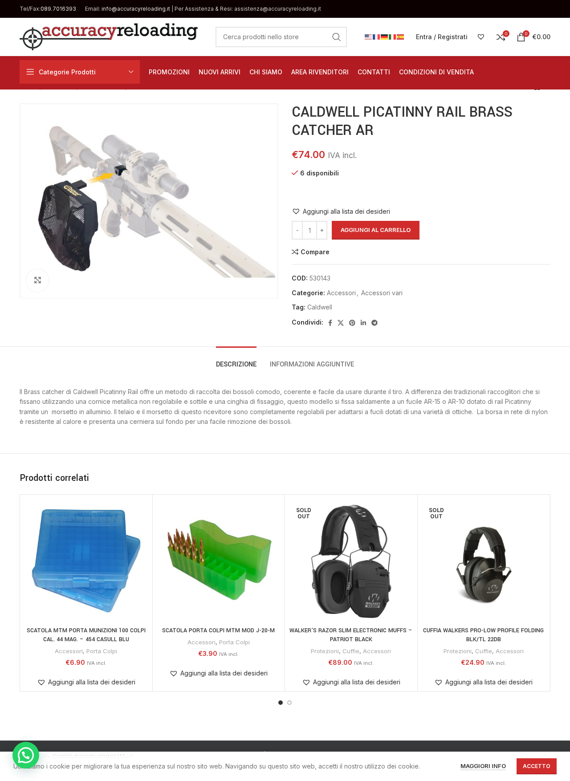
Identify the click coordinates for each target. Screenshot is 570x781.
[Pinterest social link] (352, 323)
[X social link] (340, 323)
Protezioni (325, 651)
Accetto (536, 766)
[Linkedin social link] (363, 323)
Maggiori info (483, 765)
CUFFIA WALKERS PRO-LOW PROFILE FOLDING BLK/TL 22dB (483, 634)
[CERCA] (336, 37)
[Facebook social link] (330, 323)
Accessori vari (382, 293)
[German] (385, 36)
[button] (341, 211)
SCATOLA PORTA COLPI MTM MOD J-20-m (218, 630)
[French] (377, 36)
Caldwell (319, 307)
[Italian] (393, 36)
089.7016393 (58, 8)
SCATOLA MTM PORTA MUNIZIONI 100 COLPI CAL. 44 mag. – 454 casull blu (86, 634)
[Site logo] (109, 36)
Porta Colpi (101, 651)
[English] (369, 36)
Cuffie (350, 651)
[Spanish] (401, 36)
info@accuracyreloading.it (136, 8)
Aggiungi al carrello (376, 229)
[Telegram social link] (374, 323)
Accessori (341, 293)
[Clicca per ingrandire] (37, 280)
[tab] (236, 360)
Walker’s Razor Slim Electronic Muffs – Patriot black (350, 634)
